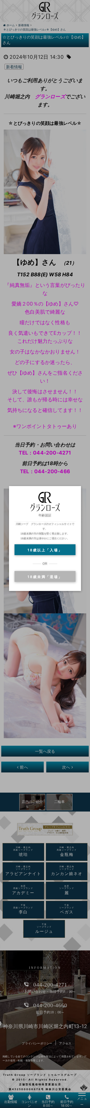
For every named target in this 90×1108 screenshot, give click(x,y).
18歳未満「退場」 (45, 577)
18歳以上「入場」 (45, 550)
